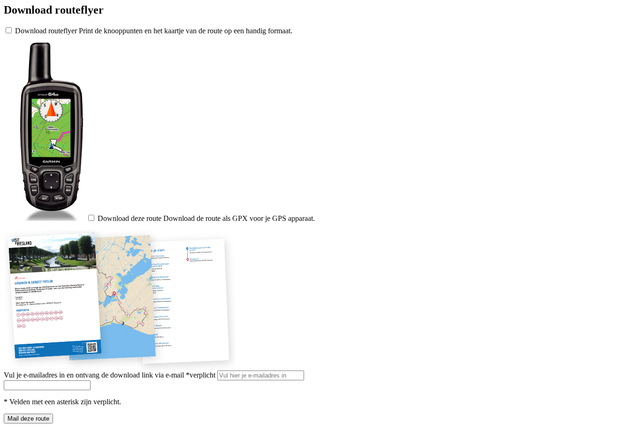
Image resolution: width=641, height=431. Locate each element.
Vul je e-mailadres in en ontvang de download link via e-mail (109, 375)
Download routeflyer (46, 31)
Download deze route (129, 218)
